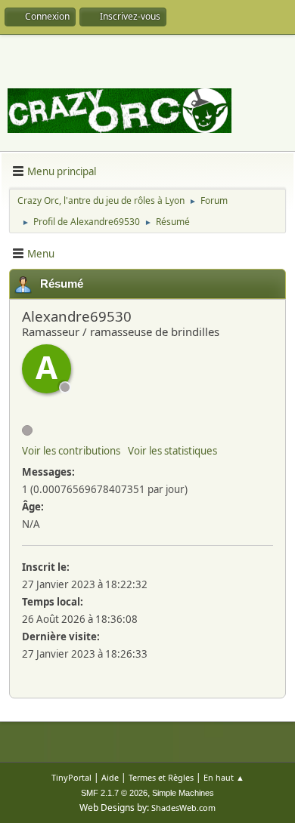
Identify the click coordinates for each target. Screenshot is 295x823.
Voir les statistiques (172, 451)
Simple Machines (183, 792)
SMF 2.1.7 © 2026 (114, 792)
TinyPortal (71, 777)
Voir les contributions (71, 451)
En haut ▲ (223, 777)
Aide (110, 777)
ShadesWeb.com (183, 807)
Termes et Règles (161, 777)
